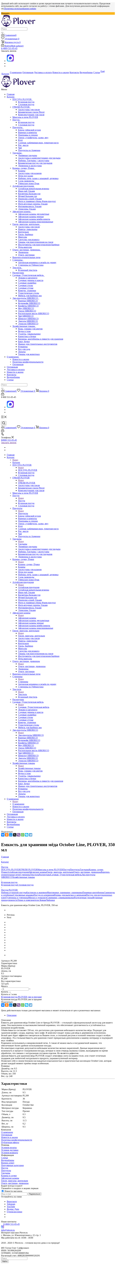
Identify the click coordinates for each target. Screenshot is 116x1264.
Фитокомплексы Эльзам (29, 206)
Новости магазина (13, 1191)
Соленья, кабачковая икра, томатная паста (38, 142)
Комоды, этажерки (27, 290)
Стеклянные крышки (23, 895)
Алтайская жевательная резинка (33, 188)
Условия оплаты (9, 1147)
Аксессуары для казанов (30, 173)
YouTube (11, 1206)
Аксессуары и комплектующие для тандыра (39, 158)
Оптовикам (17, 364)
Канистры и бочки (27, 336)
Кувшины (23, 346)
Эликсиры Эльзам (27, 209)
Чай (20, 148)
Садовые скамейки (27, 283)
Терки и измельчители (29, 900)
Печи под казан (25, 176)
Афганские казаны (22, 211)
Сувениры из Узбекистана (30, 265)
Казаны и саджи (9, 1175)
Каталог (11, 97)
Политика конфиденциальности (27, 362)
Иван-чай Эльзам (26, 191)
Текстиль (17, 267)
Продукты (17, 127)
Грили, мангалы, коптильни (26, 224)
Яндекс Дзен (13, 1209)
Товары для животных (29, 354)
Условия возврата (9, 1152)
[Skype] (26, 834)
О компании (13, 357)
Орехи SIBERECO (27, 311)
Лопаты (22, 351)
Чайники (50, 900)
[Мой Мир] (10, 834)
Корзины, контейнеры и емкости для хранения (40, 339)
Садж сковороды (26, 181)
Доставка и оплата (16, 369)
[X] (14, 834)
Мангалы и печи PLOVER (25, 117)
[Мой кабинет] (2, 394)
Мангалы (22, 237)
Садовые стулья (25, 288)
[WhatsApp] (22, 834)
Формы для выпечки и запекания (70, 895)
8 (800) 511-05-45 (9, 48)
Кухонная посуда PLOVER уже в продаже (21, 997)
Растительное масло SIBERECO (33, 313)
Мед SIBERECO (26, 308)
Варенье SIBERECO (28, 301)
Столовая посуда (26, 104)
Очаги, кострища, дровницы (26, 250)
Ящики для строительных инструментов (37, 344)
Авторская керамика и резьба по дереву (37, 262)
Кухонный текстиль (27, 270)
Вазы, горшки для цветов (30, 329)
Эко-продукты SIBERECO (25, 298)
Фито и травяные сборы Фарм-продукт (37, 201)
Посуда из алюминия (44, 895)
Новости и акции (20, 359)
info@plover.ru (8, 1230)
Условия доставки (9, 1150)
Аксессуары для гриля (29, 109)
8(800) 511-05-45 (9, 440)
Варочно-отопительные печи (26, 257)
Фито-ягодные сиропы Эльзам (33, 204)
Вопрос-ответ (7, 1163)
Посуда (16, 120)
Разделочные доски (83, 897)
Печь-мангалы (25, 247)
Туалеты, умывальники (29, 334)
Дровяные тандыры (27, 155)
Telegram (11, 1204)
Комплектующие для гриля (31, 114)
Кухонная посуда (26, 102)
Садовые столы (25, 285)
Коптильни (23, 232)
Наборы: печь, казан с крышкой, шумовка (38, 178)
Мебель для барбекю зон (30, 295)
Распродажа (18, 272)
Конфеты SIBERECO (28, 306)
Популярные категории (12, 1165)
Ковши (43, 900)
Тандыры (17, 153)
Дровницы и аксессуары (30, 165)
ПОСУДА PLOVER (22, 99)
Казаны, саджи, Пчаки (23, 168)
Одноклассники (14, 1211)
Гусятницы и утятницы (17, 897)
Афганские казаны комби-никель (34, 219)
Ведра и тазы (24, 331)
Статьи (10, 380)
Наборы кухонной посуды (13, 892)
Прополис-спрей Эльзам (30, 199)
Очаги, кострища (26, 255)
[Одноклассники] (6, 834)
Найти (4, 1261)
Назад (15, 460)
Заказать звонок (8, 442)
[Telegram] (30, 834)
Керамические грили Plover (31, 112)
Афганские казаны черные (31, 216)
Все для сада (24, 349)
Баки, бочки (24, 341)
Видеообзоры (13, 377)
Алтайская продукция (23, 186)
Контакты (11, 374)
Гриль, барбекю (25, 234)
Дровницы (23, 252)
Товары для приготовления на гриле (35, 242)
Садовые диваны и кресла (30, 280)
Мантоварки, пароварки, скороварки (64, 892)
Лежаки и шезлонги (27, 278)
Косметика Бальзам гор (29, 193)
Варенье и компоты (27, 132)
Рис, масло (23, 145)
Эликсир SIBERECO (28, 323)
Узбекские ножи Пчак (28, 183)
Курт (20, 140)
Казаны (21, 171)
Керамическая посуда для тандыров (35, 163)
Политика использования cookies (20, 8)
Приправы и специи (28, 135)
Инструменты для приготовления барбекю (38, 244)
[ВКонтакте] (3, 834)
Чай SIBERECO (26, 316)
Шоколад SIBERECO (28, 318)
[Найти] (2, 32)
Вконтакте (12, 1201)
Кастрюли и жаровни (36, 892)
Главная (10, 94)
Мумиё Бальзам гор (27, 196)
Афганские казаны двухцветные (33, 214)
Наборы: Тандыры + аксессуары (33, 160)
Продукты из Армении (29, 150)
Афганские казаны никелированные (35, 221)
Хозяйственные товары (24, 326)
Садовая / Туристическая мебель (28, 275)
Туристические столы (28, 293)
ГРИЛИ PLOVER (21, 107)
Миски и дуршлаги (37, 897)
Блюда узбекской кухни (29, 130)
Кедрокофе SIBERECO (29, 303)
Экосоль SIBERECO (28, 321)
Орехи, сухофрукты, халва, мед (33, 137)
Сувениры (18, 260)
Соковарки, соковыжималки (60, 897)
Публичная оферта (10, 1142)
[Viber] (18, 834)
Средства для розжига (28, 239)
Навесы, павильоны (27, 229)
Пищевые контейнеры (93, 892)
